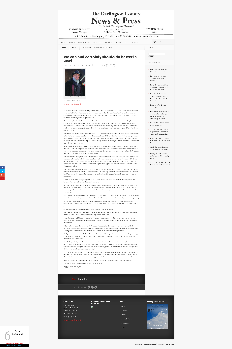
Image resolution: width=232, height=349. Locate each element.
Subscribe (118, 42)
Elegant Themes (149, 344)
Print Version (135, 42)
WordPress (170, 344)
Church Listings (97, 42)
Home (63, 42)
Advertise (124, 311)
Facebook (92, 287)
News (74, 47)
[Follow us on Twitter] (154, 42)
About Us (71, 42)
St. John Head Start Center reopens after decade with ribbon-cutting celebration (159, 131)
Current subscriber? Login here (14, 345)
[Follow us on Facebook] (160, 42)
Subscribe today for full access (14, 343)
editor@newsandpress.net (72, 104)
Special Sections (126, 319)
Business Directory (84, 42)
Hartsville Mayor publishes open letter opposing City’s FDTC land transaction (159, 87)
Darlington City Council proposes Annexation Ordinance (158, 78)
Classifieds (108, 42)
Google (88, 287)
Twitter (95, 287)
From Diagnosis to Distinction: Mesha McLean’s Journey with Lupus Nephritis (160, 140)
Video (123, 327)
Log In (126, 42)
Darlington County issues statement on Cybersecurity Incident (159, 156)
